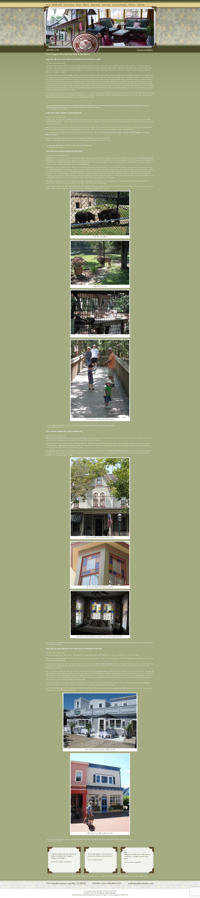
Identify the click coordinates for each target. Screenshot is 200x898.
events (52, 147)
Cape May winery (67, 107)
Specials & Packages (119, 5)
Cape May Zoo (84, 164)
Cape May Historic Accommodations (94, 105)
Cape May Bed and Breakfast (89, 425)
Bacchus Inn (102, 671)
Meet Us (86, 5)
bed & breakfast (69, 642)
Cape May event (75, 145)
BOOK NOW (57, 5)
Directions (132, 5)
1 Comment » (58, 644)
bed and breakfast (74, 105)
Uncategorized (54, 109)
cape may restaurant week (136, 105)
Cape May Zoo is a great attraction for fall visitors (64, 151)
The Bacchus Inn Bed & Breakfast (119, 451)
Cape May (141, 5)
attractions (51, 105)
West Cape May (96, 107)
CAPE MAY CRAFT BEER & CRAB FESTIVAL (64, 113)
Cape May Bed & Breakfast (83, 839)
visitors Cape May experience (123, 688)
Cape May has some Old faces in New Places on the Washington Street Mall (74, 648)
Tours (52, 644)
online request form (141, 876)
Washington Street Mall (86, 107)
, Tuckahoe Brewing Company (131, 132)
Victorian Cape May (148, 642)
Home (48, 5)
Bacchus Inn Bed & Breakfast (62, 105)
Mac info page (68, 455)
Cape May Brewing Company (112, 132)
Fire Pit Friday (76, 107)
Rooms (79, 5)
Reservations (95, 5)
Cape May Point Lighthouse (111, 105)
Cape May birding (101, 425)
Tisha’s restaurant (106, 664)
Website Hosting (76, 895)
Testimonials (106, 5)
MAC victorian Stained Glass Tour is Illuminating (64, 431)
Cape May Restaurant (123, 105)
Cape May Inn (94, 839)
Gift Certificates (69, 5)
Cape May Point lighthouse (56, 660)
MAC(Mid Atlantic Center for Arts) (57, 438)
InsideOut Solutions (89, 895)
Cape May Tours (122, 642)
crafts (89, 145)
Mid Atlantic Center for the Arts (134, 642)
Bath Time (67, 839)
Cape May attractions (76, 425)
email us (124, 876)
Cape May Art (91, 642)
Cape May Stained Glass (111, 642)
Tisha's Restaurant (114, 839)
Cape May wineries (58, 107)
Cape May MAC (83, 145)
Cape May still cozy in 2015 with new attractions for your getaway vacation (73, 59)
